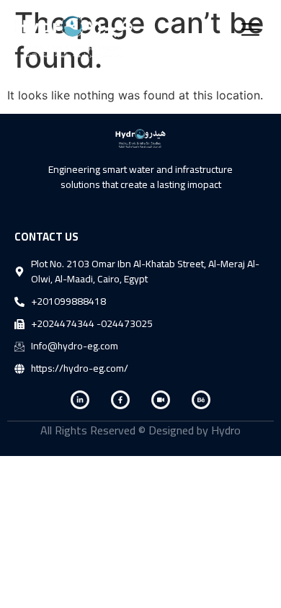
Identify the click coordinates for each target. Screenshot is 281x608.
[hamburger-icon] (250, 31)
